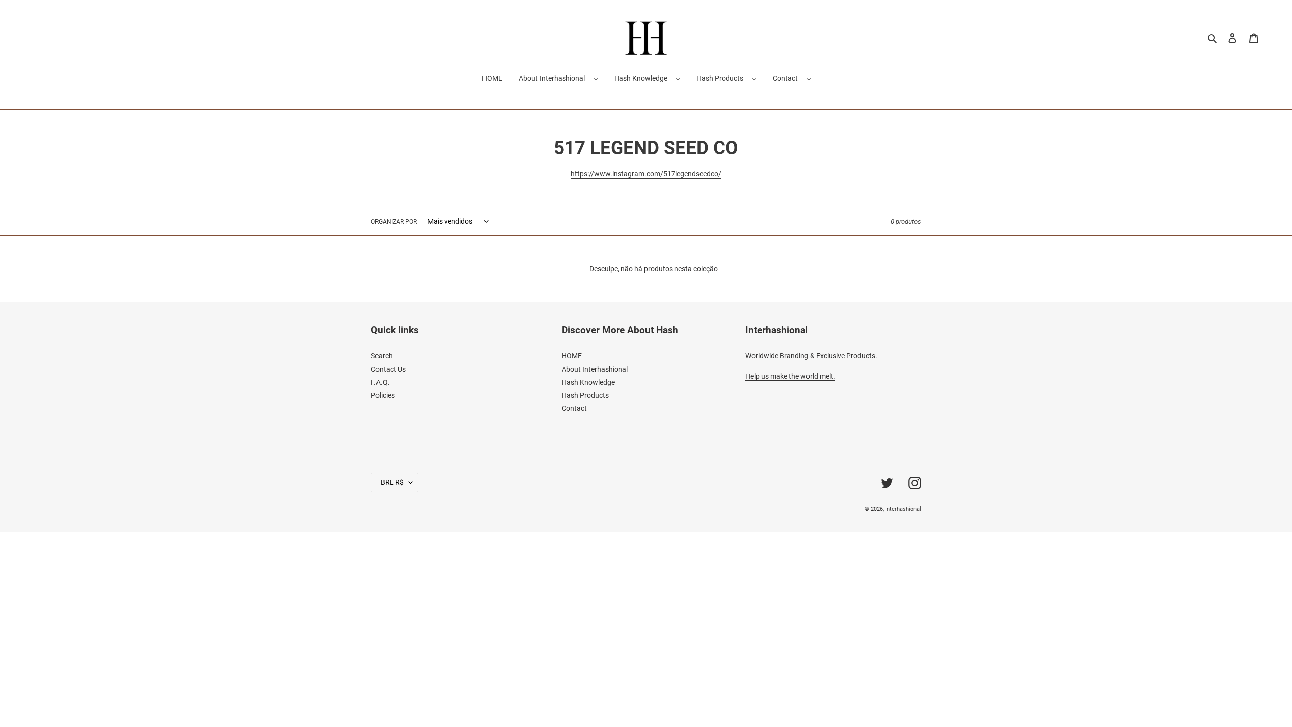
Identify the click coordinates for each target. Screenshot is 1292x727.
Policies (383, 395)
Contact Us (388, 369)
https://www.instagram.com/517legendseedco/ (646, 174)
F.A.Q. (380, 382)
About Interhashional (552, 78)
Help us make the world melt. (790, 376)
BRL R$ (392, 482)
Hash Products (719, 78)
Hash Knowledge (640, 78)
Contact (785, 78)
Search (382, 356)
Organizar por (394, 221)
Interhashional (903, 509)
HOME (572, 356)
